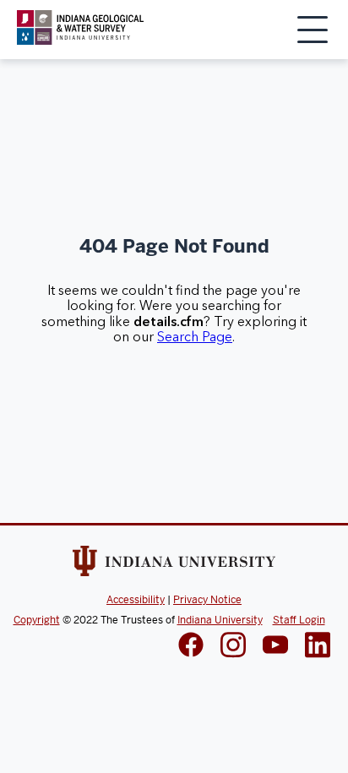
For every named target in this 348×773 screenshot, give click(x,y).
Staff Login (299, 620)
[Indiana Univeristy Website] (174, 564)
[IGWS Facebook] (191, 646)
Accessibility (135, 600)
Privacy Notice (207, 600)
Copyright (37, 620)
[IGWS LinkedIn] (275, 646)
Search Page (194, 337)
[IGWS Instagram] (233, 646)
